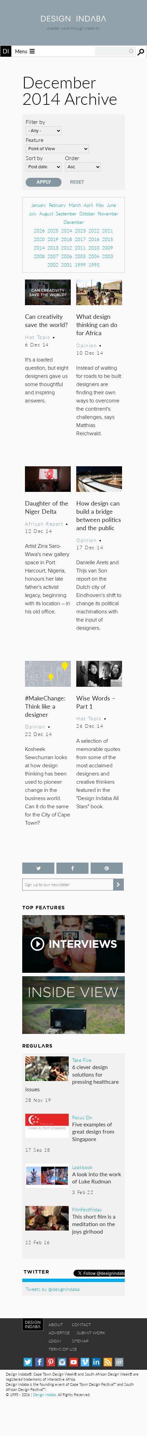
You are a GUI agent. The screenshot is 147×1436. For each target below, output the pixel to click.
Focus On (82, 1117)
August (46, 213)
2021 (107, 230)
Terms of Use (63, 1349)
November (108, 213)
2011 (80, 247)
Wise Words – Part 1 (95, 702)
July (33, 213)
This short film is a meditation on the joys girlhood (94, 1223)
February (57, 205)
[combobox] (114, 51)
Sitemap (80, 1341)
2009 (107, 247)
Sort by (34, 158)
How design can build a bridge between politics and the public (98, 515)
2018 (66, 239)
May (100, 205)
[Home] (73, 19)
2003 (107, 256)
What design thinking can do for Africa (96, 324)
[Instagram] (62, 1362)
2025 (53, 230)
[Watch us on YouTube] (73, 1362)
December (74, 222)
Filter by (35, 122)
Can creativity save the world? (46, 320)
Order (72, 158)
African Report (44, 523)
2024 (66, 230)
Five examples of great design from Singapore (93, 1131)
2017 (80, 239)
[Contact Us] (119, 1362)
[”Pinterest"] (107, 868)
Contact (81, 1324)
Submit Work (91, 1333)
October (87, 213)
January (38, 205)
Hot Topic (37, 336)
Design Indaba (44, 1394)
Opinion (86, 345)
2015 (107, 239)
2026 (39, 230)
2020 (39, 239)
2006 (66, 256)
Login (55, 1341)
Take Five (81, 1059)
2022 (94, 230)
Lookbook (82, 1167)
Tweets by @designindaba (53, 1288)
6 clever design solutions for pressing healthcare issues (72, 1078)
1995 (94, 264)
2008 (39, 256)
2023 (80, 230)
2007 (53, 256)
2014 (39, 247)
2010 (94, 247)
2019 (53, 239)
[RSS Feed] (108, 1362)
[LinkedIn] (96, 1362)
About (56, 1324)
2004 (94, 256)
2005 (80, 256)
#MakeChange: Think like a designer (45, 706)
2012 (66, 247)
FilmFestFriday (87, 1209)
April (88, 205)
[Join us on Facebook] (72, 868)
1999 (80, 264)
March (75, 205)
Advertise (59, 1333)
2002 (53, 264)
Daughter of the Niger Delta (46, 507)
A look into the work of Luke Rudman (96, 1177)
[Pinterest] (50, 1362)
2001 (66, 264)
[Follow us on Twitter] (38, 868)
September (66, 213)
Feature (34, 140)
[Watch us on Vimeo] (85, 1362)
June (111, 205)
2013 (53, 247)
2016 (94, 239)
